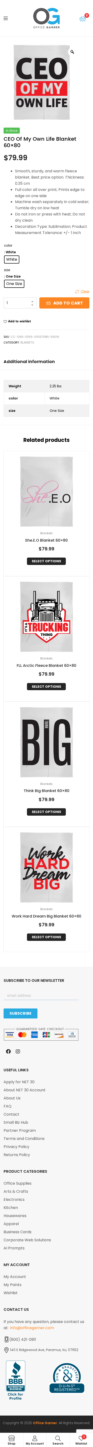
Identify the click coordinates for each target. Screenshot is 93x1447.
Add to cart (68, 303)
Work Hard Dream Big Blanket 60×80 (46, 916)
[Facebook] (8, 1051)
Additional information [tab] (29, 361)
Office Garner (45, 1423)
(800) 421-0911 (22, 1339)
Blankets (27, 342)
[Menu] (10, 18)
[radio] (12, 259)
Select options (46, 561)
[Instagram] (18, 1051)
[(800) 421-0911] (6, 1339)
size (7, 270)
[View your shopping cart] (82, 18)
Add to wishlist (19, 321)
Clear (85, 291)
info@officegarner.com (32, 1328)
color (8, 245)
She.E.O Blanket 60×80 (46, 540)
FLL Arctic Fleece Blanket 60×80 (46, 665)
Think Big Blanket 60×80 (46, 790)
